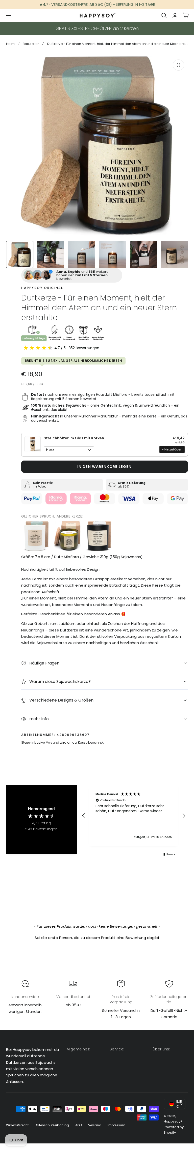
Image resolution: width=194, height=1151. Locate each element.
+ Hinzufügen (172, 449)
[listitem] (36, 536)
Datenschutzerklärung (52, 1125)
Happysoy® (173, 1121)
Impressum (116, 1125)
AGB (78, 1125)
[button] (8, 15)
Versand (52, 742)
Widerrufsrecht (17, 1125)
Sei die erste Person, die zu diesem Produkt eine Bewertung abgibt (97, 937)
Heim (10, 43)
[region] (133, 815)
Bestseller (31, 43)
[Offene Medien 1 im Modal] (178, 65)
